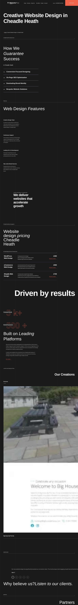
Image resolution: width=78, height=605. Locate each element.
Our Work (38, 3)
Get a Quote (71, 2)
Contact (42, 3)
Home (25, 3)
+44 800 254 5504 (59, 3)
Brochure (5, 381)
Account (45, 3)
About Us (33, 3)
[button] (20, 72)
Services (28, 3)
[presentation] (6, 462)
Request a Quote (52, 258)
